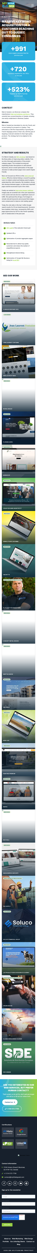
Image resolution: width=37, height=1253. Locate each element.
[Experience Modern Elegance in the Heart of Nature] (18, 693)
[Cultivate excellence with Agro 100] (18, 726)
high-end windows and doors (20, 114)
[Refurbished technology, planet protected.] (18, 826)
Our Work (12, 12)
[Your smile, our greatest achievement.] (18, 295)
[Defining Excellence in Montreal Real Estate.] (18, 428)
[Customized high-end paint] (18, 759)
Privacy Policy (28, 1250)
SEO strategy (20, 157)
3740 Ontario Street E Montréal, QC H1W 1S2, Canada (14, 1168)
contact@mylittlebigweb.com (14, 1177)
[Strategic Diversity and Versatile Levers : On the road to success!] (18, 1025)
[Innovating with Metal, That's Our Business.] (18, 627)
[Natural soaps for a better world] (18, 660)
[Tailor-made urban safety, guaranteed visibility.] (18, 792)
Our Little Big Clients (17, 1241)
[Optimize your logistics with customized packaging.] (18, 361)
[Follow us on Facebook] (4, 1185)
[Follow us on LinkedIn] (9, 1185)
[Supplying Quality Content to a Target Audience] (18, 892)
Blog (18, 1244)
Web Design (28, 1239)
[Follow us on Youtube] (20, 1185)
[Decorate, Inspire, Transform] (18, 394)
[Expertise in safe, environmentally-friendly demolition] (18, 527)
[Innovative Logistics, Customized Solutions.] (18, 1058)
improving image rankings (24, 190)
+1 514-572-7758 (10, 1173)
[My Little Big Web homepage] (8, 5)
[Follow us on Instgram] (15, 1185)
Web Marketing (17, 1239)
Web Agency (5, 12)
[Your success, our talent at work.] (18, 461)
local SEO (16, 260)
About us (7, 1239)
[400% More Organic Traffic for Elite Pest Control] (18, 593)
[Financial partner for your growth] (18, 925)
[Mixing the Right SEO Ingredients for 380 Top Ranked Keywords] (18, 991)
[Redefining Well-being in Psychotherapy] (18, 328)
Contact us (30, 1241)
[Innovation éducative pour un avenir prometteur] (18, 494)
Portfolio (6, 1241)
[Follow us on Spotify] (26, 1185)
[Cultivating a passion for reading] (18, 560)
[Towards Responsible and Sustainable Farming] (18, 958)
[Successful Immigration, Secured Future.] (18, 859)
